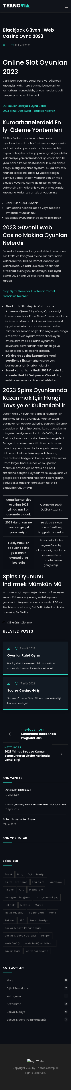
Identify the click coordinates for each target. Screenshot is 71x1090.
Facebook (55, 882)
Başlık (9, 874)
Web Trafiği (12, 943)
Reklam (10, 920)
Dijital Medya (36, 874)
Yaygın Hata (13, 951)
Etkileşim (38, 882)
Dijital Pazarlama (16, 882)
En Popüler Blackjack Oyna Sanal (24, 106)
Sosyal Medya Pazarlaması (23, 928)
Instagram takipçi (47, 897)
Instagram (36, 889)
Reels (52, 912)
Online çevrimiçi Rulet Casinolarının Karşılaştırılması (35, 804)
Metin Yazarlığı (14, 912)
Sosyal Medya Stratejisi (20, 935)
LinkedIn (10, 905)
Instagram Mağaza (17, 897)
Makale (25, 905)
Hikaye (9, 889)
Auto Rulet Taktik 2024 (18, 790)
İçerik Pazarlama (36, 951)
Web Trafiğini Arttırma (39, 943)
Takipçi (45, 935)
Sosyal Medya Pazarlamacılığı (26, 1020)
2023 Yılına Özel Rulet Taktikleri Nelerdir (29, 111)
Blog (20, 874)
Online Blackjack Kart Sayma (19, 819)
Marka (39, 905)
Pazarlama (36, 912)
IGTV (22, 889)
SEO (22, 920)
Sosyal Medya (38, 920)
